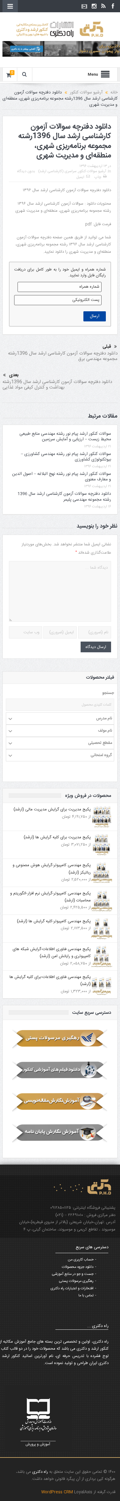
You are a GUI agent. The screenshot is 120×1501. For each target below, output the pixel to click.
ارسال (94, 316)
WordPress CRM (57, 1492)
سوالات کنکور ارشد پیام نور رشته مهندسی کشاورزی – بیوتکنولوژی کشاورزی (66, 456)
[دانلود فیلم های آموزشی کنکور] (60, 1070)
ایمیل (80, 177)
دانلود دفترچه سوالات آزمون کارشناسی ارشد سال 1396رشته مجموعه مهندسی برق (63, 356)
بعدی (14, 375)
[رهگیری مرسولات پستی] (60, 1039)
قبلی (106, 347)
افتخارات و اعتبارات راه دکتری (72, 1288)
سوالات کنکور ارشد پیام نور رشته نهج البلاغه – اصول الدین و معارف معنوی (61, 476)
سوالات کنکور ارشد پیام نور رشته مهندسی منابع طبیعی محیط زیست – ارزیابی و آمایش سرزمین (65, 436)
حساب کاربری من (81, 1260)
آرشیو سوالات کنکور (92, 171)
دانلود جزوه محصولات (78, 1267)
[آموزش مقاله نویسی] (60, 1101)
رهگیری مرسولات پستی (76, 1281)
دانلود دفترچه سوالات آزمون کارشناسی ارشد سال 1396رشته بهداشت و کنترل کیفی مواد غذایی (57, 384)
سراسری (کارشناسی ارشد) (57, 171)
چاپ (97, 177)
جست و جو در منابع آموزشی (73, 1274)
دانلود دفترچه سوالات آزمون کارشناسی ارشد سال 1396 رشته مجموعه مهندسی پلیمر (64, 496)
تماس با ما (86, 1295)
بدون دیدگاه (26, 171)
